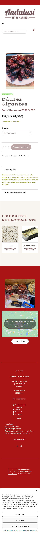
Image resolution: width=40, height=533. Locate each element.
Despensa (14, 156)
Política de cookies (9, 530)
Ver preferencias (20, 526)
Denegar (20, 520)
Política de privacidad (22, 530)
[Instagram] (21, 446)
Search (24, 31)
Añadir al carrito (20, 147)
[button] (37, 491)
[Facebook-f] (17, 446)
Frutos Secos (24, 156)
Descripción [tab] (10, 169)
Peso (5, 128)
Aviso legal (33, 530)
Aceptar (20, 514)
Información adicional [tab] (15, 192)
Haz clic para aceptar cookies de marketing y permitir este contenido (20, 323)
